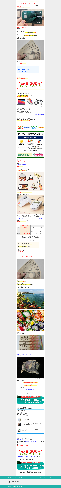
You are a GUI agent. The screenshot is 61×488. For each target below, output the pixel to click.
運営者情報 (9, 477)
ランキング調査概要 (15, 477)
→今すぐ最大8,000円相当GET (39, 114)
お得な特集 (20, 477)
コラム (24, 477)
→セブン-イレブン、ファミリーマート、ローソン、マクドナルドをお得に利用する (31, 218)
